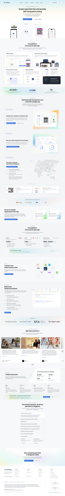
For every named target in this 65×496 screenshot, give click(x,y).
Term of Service (52, 472)
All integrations (29, 476)
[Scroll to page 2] (33, 364)
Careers (51, 470)
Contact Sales (55, 2)
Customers (37, 2)
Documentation (40, 472)
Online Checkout (17, 470)
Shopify (28, 470)
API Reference (40, 470)
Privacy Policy (52, 473)
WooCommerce (29, 472)
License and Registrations (54, 476)
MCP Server (40, 476)
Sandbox (39, 473)
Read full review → (4, 356)
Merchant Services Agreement (54, 477)
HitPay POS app (49, 246)
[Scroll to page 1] (31, 364)
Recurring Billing (17, 476)
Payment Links (17, 473)
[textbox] (47, 297)
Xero (27, 473)
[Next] (62, 351)
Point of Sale (16, 472)
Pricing (41, 2)
